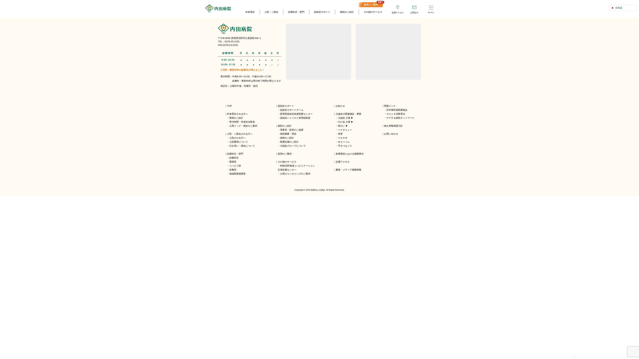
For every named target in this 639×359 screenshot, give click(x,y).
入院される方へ (237, 137)
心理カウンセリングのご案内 (295, 173)
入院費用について (238, 141)
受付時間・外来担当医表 (242, 121)
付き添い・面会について (242, 145)
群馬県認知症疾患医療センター (296, 114)
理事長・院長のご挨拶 (291, 129)
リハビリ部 (235, 165)
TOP (229, 106)
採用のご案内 (373, 4)
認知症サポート (322, 12)
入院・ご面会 (271, 12)
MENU (431, 8)
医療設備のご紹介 (289, 141)
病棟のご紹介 (287, 137)
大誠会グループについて (293, 145)
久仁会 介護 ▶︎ (345, 121)
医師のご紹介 (236, 118)
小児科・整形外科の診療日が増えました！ (242, 69)
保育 (340, 133)
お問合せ (414, 12)
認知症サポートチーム (291, 110)
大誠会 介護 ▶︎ (345, 118)
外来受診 (250, 12)
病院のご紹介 (347, 12)
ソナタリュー (345, 129)
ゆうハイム (344, 141)
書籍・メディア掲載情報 (348, 169)
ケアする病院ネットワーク (400, 118)
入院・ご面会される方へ (240, 133)
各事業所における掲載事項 (350, 153)
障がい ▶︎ (343, 125)
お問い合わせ (391, 133)
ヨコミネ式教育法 (395, 114)
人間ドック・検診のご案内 (243, 125)
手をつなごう (345, 145)
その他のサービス (373, 12)
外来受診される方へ (237, 114)
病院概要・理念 (288, 133)
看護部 (232, 161)
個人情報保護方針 (393, 125)
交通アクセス (398, 12)
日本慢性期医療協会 (396, 110)
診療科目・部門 (296, 12)
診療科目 (234, 157)
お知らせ (340, 106)
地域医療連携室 (237, 173)
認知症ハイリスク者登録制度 (295, 118)
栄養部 (232, 169)
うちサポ (342, 137)
